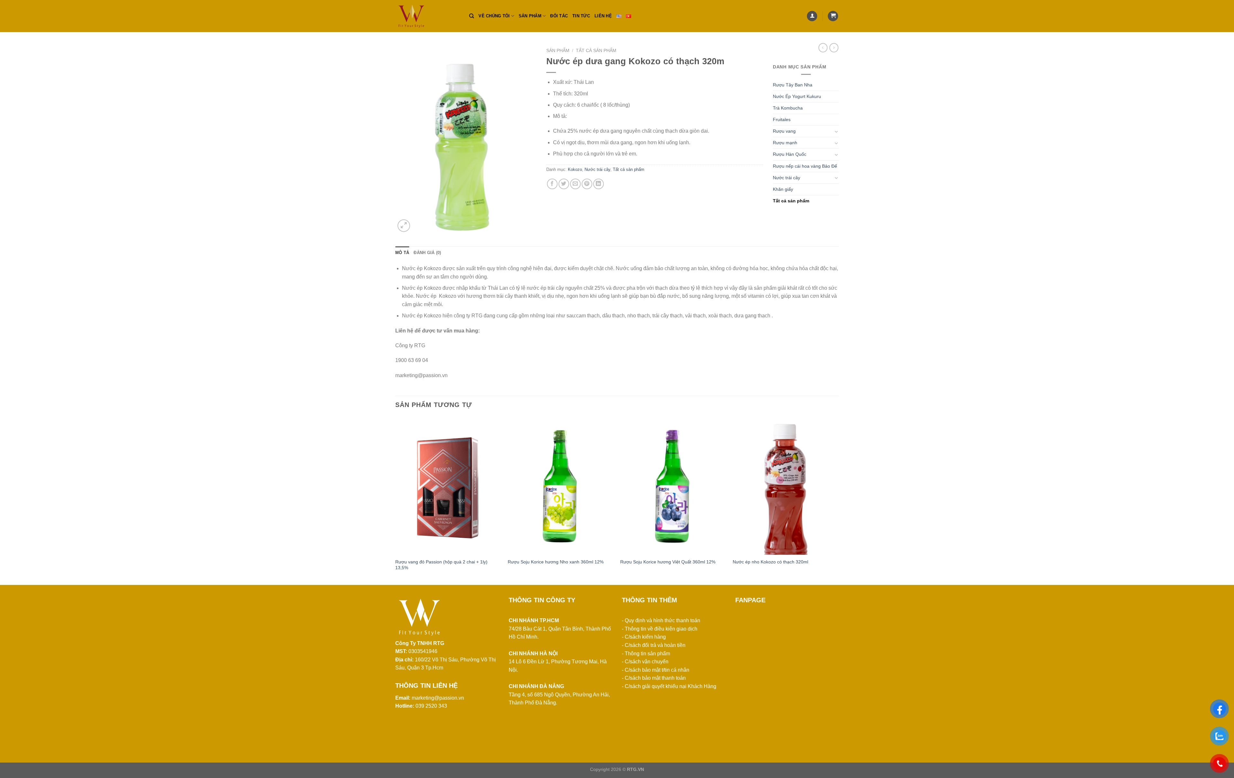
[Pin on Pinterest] (587, 184)
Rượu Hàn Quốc (789, 154)
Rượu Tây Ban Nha (792, 84)
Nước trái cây (597, 169)
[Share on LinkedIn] (598, 184)
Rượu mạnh (785, 142)
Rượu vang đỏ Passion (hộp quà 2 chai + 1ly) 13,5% (441, 564)
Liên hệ (603, 15)
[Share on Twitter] (564, 184)
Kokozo (575, 169)
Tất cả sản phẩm (596, 50)
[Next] (838, 500)
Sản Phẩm (557, 50)
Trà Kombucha (788, 108)
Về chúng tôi (494, 15)
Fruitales (782, 119)
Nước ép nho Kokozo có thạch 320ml (770, 561)
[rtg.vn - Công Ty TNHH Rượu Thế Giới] (427, 16)
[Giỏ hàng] (833, 16)
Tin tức (581, 15)
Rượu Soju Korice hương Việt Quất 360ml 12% (667, 561)
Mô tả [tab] (402, 252)
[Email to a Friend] (575, 184)
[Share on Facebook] (552, 184)
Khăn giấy (783, 189)
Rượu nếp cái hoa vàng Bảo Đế (805, 166)
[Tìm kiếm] (471, 16)
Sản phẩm (530, 15)
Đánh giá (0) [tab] (427, 252)
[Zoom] (404, 225)
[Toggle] (836, 131)
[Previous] (395, 500)
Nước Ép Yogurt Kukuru (797, 96)
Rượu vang (784, 131)
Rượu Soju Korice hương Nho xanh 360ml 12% (556, 561)
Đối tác (559, 15)
